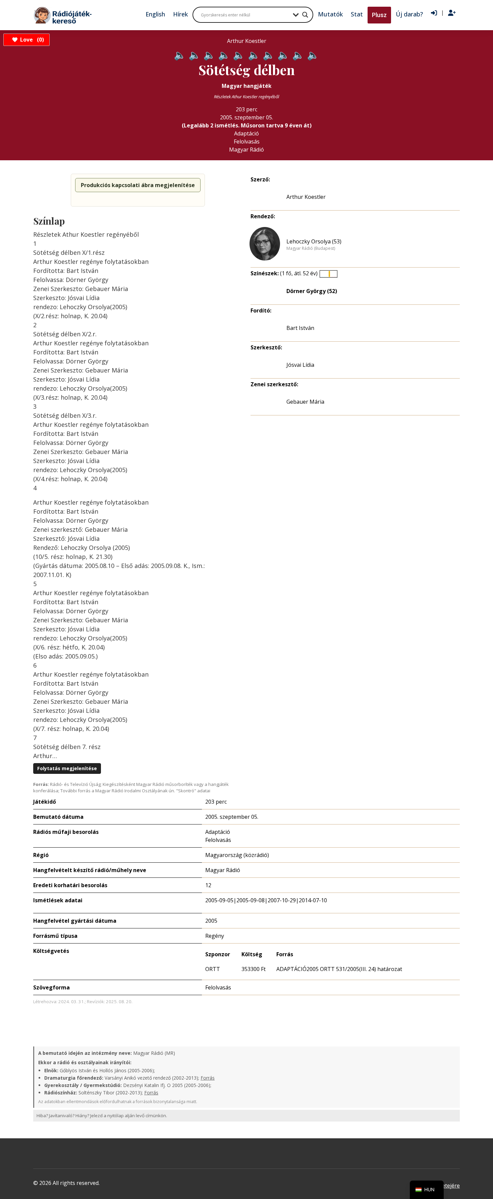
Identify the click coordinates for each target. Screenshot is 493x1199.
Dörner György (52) (311, 291)
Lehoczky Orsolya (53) (313, 241)
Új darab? (409, 14)
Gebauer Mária (305, 401)
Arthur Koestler (306, 197)
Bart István (300, 328)
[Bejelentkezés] (434, 13)
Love (31, 39)
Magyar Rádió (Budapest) (310, 248)
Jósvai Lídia (300, 364)
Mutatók (330, 14)
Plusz (379, 14)
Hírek (180, 14)
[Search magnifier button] (305, 14)
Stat (357, 14)
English (155, 14)
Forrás (208, 1078)
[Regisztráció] (452, 13)
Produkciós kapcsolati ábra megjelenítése (138, 185)
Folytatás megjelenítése (67, 768)
